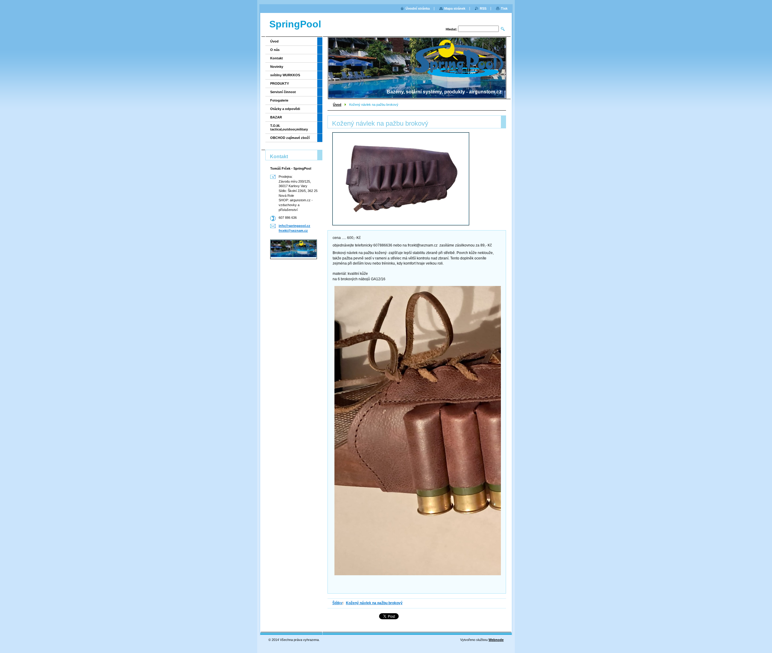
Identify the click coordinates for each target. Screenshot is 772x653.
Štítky (337, 603)
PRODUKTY (279, 83)
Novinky (276, 66)
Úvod (337, 104)
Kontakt (276, 58)
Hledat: (451, 29)
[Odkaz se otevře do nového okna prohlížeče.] (400, 178)
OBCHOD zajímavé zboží (290, 138)
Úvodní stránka (418, 8)
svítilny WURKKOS (285, 75)
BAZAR (276, 117)
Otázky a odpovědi (285, 109)
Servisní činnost (283, 92)
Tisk (504, 8)
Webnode (496, 640)
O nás (275, 50)
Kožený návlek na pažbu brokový (374, 603)
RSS (483, 8)
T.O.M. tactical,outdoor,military (289, 127)
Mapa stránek (454, 8)
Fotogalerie (279, 100)
